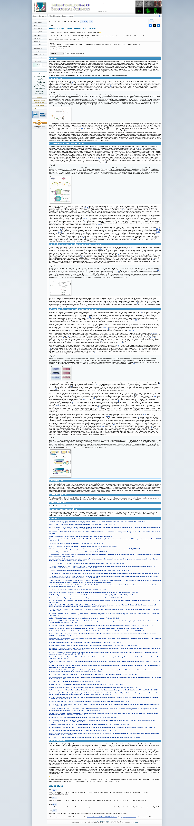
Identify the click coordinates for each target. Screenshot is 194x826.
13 (117, 152)
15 (119, 152)
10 (56, 135)
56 (56, 405)
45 (131, 330)
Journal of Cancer (39, 105)
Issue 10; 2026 (38, 32)
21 (86, 218)
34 (158, 270)
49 (63, 338)
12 (101, 348)
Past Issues (37, 41)
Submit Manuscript (54, 16)
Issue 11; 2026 (38, 28)
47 (69, 336)
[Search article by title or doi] (44, 65)
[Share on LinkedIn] (158, 25)
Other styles (60, 48)
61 (118, 271)
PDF (151, 21)
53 (94, 353)
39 (104, 327)
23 (159, 229)
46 (133, 330)
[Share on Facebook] (150, 25)
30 (118, 255)
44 (69, 330)
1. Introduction (40, 75)
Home (35, 16)
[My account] (159, 15)
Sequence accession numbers (40, 89)
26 (76, 236)
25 (159, 232)
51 (81, 346)
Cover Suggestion (39, 58)
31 (81, 256)
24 (157, 232)
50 (101, 341)
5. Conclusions (39, 85)
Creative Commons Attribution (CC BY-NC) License (102, 817)
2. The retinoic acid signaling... (39, 77)
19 (105, 162)
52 (142, 348)
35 (139, 312)
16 (88, 157)
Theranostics (39, 97)
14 (142, 148)
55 (98, 384)
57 (58, 405)
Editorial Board (38, 48)
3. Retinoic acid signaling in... (39, 80)
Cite (91, 21)
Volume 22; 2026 (38, 38)
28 (131, 247)
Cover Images (37, 51)
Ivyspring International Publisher (101, 821)
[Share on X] (154, 25)
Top (40, 73)
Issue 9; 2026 (37, 35)
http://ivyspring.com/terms (128, 817)
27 (131, 239)
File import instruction (78, 53)
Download (69, 53)
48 (61, 338)
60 (145, 414)
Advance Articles (38, 45)
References (39, 91)
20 (84, 218)
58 (100, 407)
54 (96, 384)
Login (64, 16)
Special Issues (37, 61)
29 (101, 249)
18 (99, 159)
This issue (84, 21)
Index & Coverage (39, 54)
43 (108, 329)
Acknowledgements (39, 87)
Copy (52, 48)
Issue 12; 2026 (38, 25)
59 (143, 414)
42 (106, 327)
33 (83, 256)
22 (85, 221)
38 (136, 320)
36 (141, 312)
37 (90, 317)
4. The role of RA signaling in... (40, 83)
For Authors (42, 16)
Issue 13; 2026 (38, 22)
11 (140, 148)
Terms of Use (134, 822)
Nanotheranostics (39, 108)
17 (96, 159)
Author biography (40, 93)
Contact (70, 16)
